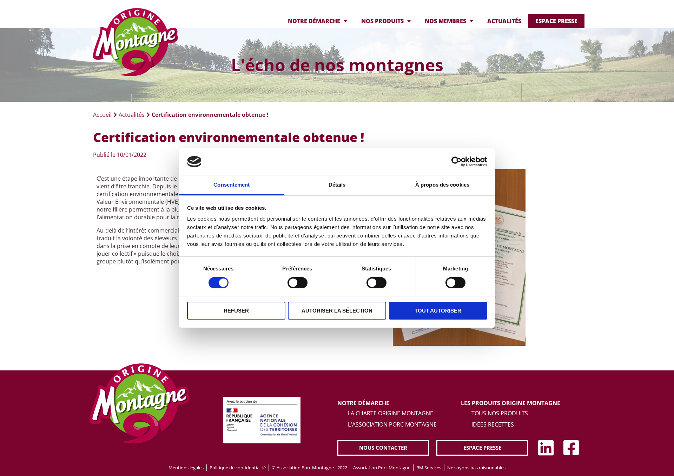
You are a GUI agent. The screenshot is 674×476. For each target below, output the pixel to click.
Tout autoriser (438, 311)
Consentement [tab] (231, 185)
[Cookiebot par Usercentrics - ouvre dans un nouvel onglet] (456, 161)
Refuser (236, 311)
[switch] (298, 282)
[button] (383, 448)
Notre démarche (314, 21)
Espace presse (556, 21)
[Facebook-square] (571, 447)
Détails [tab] (337, 185)
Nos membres (445, 21)
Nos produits (382, 21)
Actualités (504, 21)
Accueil (102, 115)
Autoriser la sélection (337, 311)
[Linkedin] (546, 447)
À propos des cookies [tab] (442, 185)
